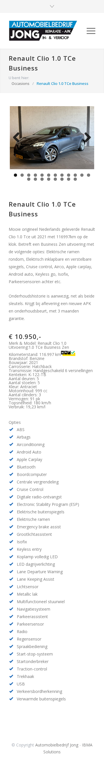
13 (28, 179)
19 (68, 179)
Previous (18, 143)
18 (62, 179)
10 (75, 175)
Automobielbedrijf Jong (56, 745)
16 (48, 179)
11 (81, 175)
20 (75, 179)
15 (42, 179)
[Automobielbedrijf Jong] (48, 30)
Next (86, 143)
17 (55, 179)
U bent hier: (19, 77)
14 (35, 179)
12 (88, 175)
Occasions (20, 83)
